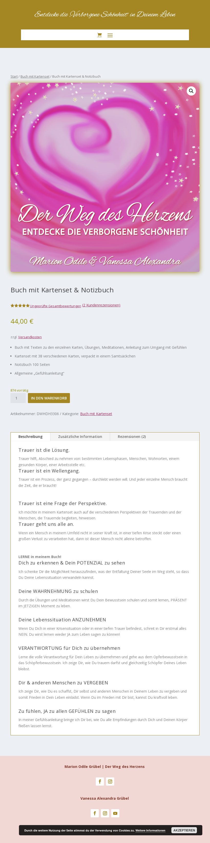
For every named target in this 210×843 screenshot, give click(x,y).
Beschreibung (30, 436)
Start (14, 76)
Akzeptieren (184, 830)
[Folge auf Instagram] (110, 781)
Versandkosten (30, 337)
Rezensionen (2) (132, 436)
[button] (191, 91)
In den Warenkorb (49, 398)
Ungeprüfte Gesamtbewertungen (55, 306)
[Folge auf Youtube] (115, 813)
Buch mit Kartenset (34, 76)
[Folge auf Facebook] (100, 781)
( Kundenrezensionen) (101, 305)
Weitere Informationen (150, 830)
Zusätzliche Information (80, 436)
